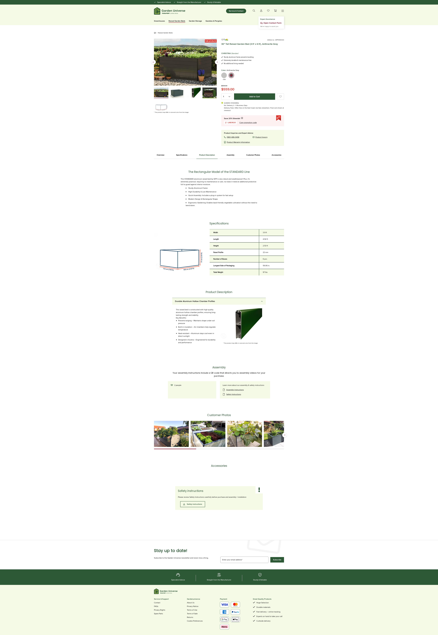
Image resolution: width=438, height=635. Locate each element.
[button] (275, 10)
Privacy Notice (192, 606)
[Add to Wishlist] (280, 96)
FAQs (156, 606)
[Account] (261, 11)
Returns (190, 617)
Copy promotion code (248, 122)
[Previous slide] (153, 62)
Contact (157, 602)
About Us (190, 602)
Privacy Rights (159, 610)
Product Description (207, 155)
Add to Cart (254, 96)
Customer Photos (253, 155)
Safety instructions (194, 504)
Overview (160, 155)
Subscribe (277, 559)
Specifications (181, 155)
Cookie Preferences (195, 621)
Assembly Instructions (235, 389)
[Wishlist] (268, 11)
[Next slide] (217, 62)
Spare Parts (158, 613)
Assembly (230, 155)
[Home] (155, 33)
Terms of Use (192, 610)
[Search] (254, 11)
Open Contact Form (272, 22)
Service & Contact (236, 11)
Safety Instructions (233, 394)
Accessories (276, 155)
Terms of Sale (192, 613)
